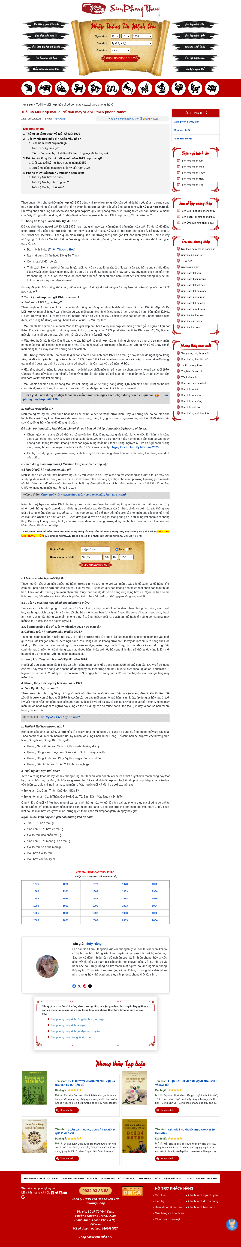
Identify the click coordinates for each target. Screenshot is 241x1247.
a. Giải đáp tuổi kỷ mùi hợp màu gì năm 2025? (57, 162)
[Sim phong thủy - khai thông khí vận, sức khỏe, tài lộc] (120, 10)
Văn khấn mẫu (189, 377)
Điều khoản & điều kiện (169, 1207)
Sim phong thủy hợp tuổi (195, 353)
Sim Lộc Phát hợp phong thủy (198, 210)
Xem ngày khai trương (193, 279)
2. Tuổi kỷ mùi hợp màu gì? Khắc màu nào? (52, 138)
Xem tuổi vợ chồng (191, 401)
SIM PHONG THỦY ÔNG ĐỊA (117, 1178)
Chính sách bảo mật (167, 1219)
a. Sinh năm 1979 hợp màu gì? (48, 143)
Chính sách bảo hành (201, 1207)
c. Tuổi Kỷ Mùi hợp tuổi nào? (47, 187)
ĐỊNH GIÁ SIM (172, 1178)
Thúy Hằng (59, 118)
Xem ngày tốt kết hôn (193, 285)
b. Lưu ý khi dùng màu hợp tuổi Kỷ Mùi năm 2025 (59, 167)
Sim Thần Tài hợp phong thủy (198, 216)
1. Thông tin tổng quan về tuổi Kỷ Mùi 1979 (51, 133)
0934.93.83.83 (95, 1190)
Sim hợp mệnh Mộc (195, 35)
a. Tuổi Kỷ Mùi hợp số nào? (46, 177)
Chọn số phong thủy (120, 58)
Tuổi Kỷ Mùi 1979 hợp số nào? (59, 717)
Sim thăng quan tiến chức (46, 24)
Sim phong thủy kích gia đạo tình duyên (75, 1031)
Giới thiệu (161, 1195)
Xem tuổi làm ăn (190, 389)
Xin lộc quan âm (190, 266)
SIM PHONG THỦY (149, 1178)
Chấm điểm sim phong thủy (46, 68)
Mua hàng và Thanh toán (170, 1213)
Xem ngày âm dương (193, 309)
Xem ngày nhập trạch (193, 297)
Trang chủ (27, 104)
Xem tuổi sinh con (191, 407)
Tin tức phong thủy (191, 365)
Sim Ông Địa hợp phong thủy (197, 222)
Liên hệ (159, 1201)
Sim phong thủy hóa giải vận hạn (71, 1037)
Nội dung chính (33, 128)
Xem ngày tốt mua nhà (194, 291)
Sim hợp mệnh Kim (194, 24)
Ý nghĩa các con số (192, 371)
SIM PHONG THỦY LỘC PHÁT (41, 1178)
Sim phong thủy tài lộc (46, 35)
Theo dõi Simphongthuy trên (123, 118)
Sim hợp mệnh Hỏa (194, 57)
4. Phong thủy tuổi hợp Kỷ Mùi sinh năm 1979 (53, 172)
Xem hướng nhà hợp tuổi (195, 413)
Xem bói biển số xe (192, 254)
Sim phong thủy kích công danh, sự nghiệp (77, 1019)
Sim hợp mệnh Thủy (195, 46)
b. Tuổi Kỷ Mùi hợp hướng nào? (49, 182)
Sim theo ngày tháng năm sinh (198, 248)
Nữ (130, 549)
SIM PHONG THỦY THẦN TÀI (80, 1178)
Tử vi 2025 (187, 260)
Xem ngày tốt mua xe (193, 303)
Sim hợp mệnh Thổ (195, 68)
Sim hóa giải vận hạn (46, 57)
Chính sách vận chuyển (203, 1195)
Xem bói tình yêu (190, 327)
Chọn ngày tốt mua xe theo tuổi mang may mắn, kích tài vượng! (83, 494)
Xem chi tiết (66, 1110)
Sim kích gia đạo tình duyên (46, 46)
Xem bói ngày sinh (191, 321)
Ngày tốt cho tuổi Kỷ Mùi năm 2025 (135, 447)
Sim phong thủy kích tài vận (67, 1025)
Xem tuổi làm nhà (191, 395)
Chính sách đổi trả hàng (203, 1201)
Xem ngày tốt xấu (191, 273)
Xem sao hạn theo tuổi (193, 383)
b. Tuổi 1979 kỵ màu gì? (44, 148)
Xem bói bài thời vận (192, 315)
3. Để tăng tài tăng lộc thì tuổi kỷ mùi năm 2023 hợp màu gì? (63, 158)
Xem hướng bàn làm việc (195, 359)
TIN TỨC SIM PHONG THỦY (201, 1178)
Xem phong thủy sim (95, 565)
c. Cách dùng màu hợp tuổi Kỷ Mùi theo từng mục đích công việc (69, 153)
